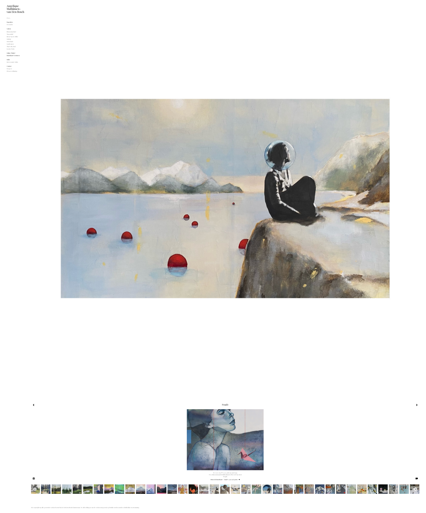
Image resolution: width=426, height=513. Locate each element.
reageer (9, 69)
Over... (9, 18)
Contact (9, 66)
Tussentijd (10, 34)
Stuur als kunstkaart (224, 479)
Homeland (10, 41)
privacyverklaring (12, 71)
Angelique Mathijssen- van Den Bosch (15, 9)
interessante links (12, 62)
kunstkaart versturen (13, 55)
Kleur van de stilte (12, 36)
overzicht (10, 24)
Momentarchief (11, 32)
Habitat (9, 39)
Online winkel (11, 53)
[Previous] (35, 489)
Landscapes (10, 44)
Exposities (10, 22)
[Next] (415, 489)
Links (8, 59)
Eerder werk (10, 49)
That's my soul (11, 46)
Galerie (9, 29)
